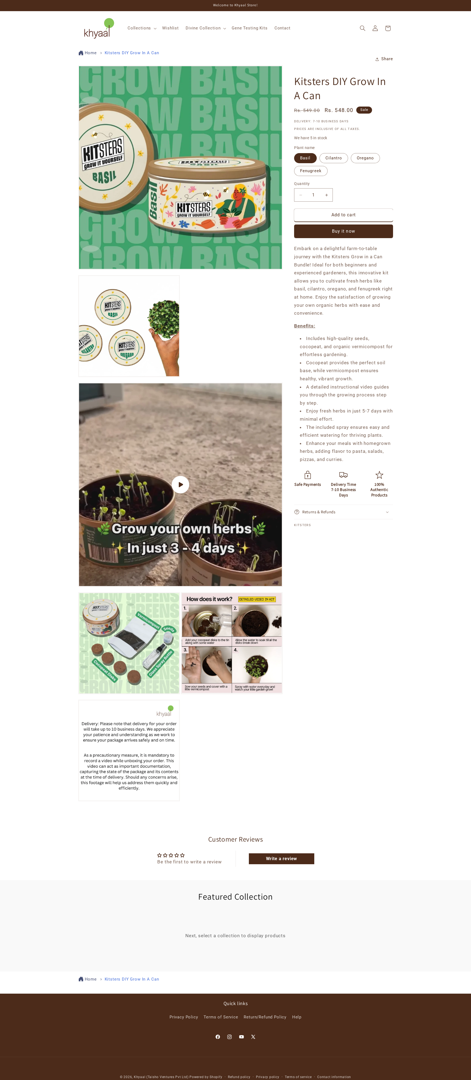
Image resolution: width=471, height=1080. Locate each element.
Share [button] (387, 59)
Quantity (302, 183)
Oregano (365, 158)
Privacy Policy (184, 1017)
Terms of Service (221, 1017)
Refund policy (239, 1077)
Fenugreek (310, 170)
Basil (305, 158)
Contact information (334, 1077)
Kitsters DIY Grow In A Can (132, 52)
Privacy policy (267, 1077)
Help (296, 1017)
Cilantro (333, 158)
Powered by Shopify (205, 1077)
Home (91, 52)
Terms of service (298, 1077)
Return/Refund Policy (265, 1017)
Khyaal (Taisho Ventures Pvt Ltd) (161, 1077)
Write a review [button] (281, 858)
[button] (141, 28)
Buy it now (343, 231)
